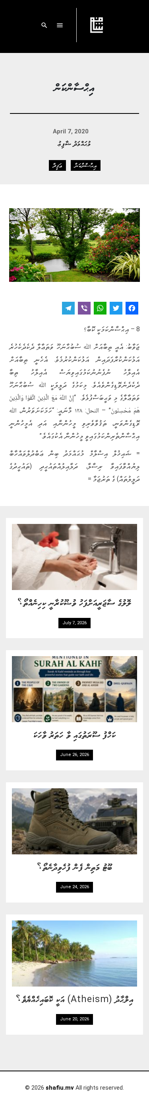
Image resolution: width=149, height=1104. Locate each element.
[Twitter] (116, 309)
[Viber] (84, 309)
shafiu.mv (60, 1087)
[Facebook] (132, 309)
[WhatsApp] (100, 309)
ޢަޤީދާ (57, 165)
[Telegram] (68, 309)
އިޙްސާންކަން (86, 165)
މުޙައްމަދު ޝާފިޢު (74, 143)
